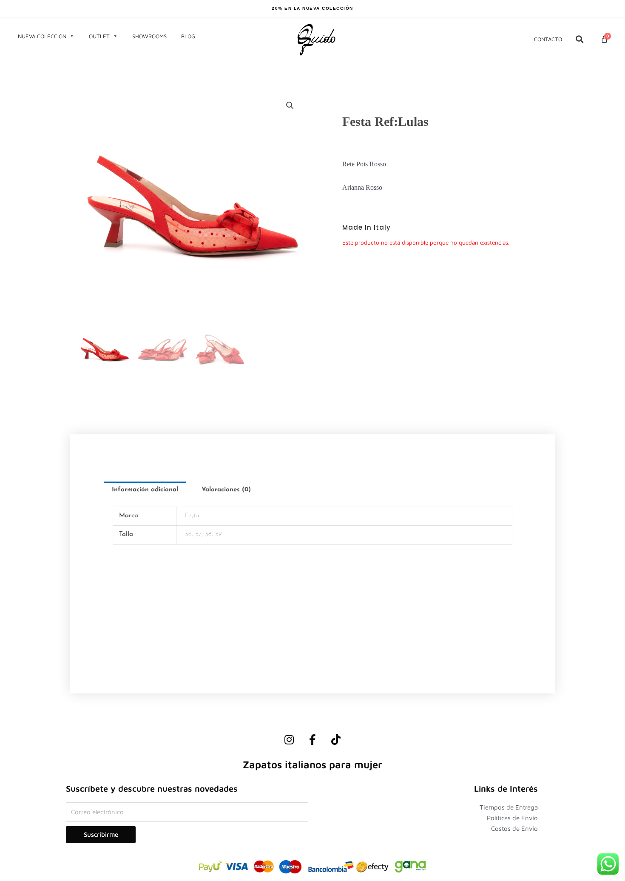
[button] (290, 105)
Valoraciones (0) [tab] (226, 490)
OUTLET (99, 36)
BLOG (188, 36)
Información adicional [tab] (145, 490)
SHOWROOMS (149, 36)
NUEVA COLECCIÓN (42, 36)
